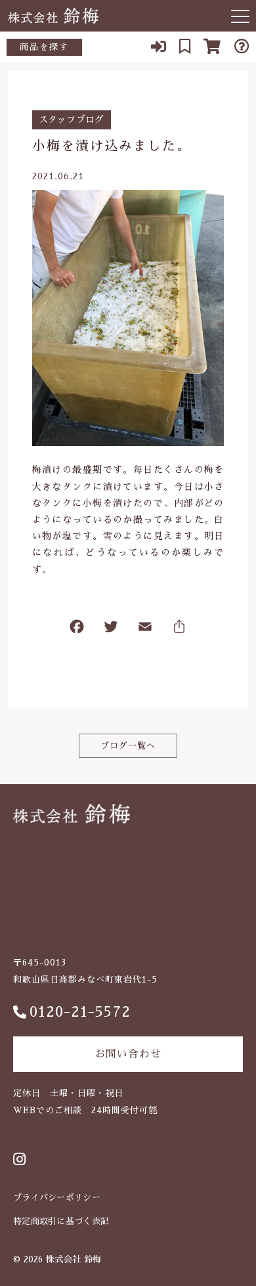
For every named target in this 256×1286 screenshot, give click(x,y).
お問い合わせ (128, 1054)
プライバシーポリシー (56, 1197)
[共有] (179, 629)
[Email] (145, 629)
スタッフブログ (71, 119)
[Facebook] (76, 629)
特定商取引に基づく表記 (61, 1221)
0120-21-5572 (80, 1012)
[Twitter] (110, 629)
